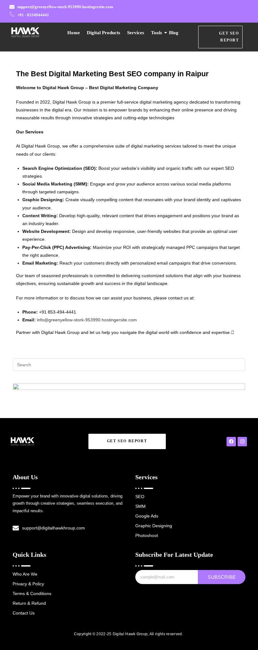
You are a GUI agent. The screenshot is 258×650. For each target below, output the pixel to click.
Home (73, 32)
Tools (156, 32)
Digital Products (103, 32)
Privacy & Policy (28, 583)
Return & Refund (29, 603)
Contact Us (24, 612)
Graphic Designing (153, 525)
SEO (139, 496)
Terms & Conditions (32, 593)
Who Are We (25, 574)
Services (135, 32)
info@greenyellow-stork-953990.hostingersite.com (87, 319)
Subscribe (222, 577)
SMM (140, 506)
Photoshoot (146, 535)
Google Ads (146, 515)
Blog (173, 32)
